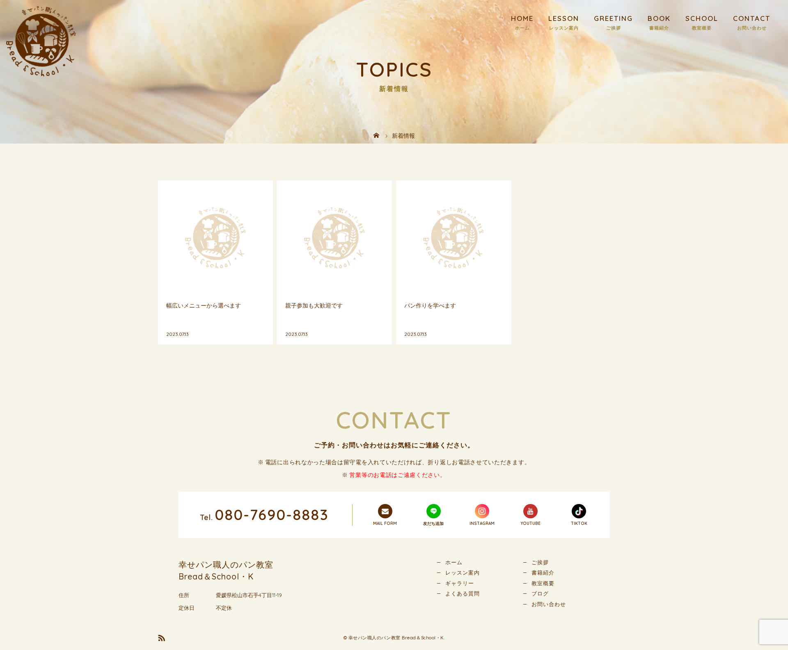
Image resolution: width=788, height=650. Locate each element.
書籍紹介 (542, 572)
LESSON (563, 18)
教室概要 (542, 583)
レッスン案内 (462, 572)
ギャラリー (459, 583)
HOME (522, 18)
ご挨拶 (540, 562)
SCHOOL (701, 18)
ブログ (540, 593)
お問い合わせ (548, 604)
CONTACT (751, 18)
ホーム (454, 562)
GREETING (613, 18)
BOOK (659, 18)
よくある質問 (462, 593)
